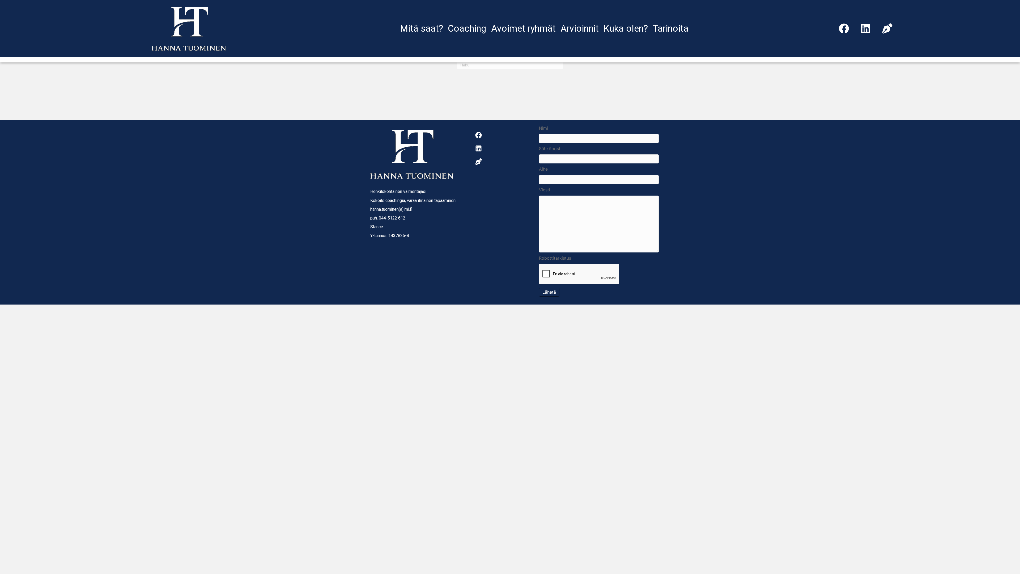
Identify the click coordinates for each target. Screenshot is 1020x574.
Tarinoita (670, 28)
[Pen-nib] (887, 28)
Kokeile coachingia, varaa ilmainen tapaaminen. (413, 200)
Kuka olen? (626, 28)
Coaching (467, 28)
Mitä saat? (421, 28)
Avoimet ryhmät (523, 28)
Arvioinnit (579, 28)
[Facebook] (844, 28)
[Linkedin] (865, 28)
